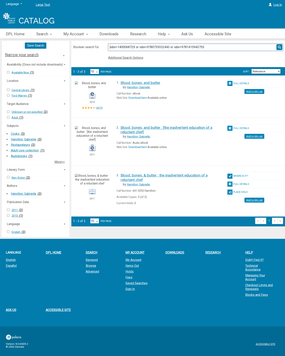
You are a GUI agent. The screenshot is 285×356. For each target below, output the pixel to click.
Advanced (92, 271)
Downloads (108, 34)
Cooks (15, 134)
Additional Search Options (125, 58)
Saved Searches (136, 283)
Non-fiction (19, 177)
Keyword (92, 260)
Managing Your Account (255, 277)
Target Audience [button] (18, 104)
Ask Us (187, 34)
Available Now (20, 72)
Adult (15, 117)
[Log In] (270, 5)
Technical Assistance (253, 267)
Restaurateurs (20, 145)
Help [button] (162, 34)
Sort (246, 71)
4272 (99, 108)
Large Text (43, 5)
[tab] (35, 54)
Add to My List (254, 91)
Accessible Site (218, 34)
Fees (128, 277)
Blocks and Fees (256, 295)
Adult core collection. (25, 150)
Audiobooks (19, 156)
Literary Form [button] (16, 170)
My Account (133, 260)
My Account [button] (74, 34)
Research (138, 34)
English (16, 232)
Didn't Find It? (254, 260)
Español (11, 266)
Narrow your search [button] (22, 54)
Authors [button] (12, 186)
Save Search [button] (35, 45)
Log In (277, 5)
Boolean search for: (86, 47)
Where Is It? (240, 175)
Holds (129, 271)
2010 (15, 215)
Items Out (132, 266)
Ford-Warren (20, 95)
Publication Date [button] (18, 202)
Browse (91, 266)
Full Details (241, 83)
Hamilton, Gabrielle (23, 139)
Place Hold (240, 192)
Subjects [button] (13, 126)
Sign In (130, 289)
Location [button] (12, 81)
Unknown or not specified (27, 111)
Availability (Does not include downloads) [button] (35, 64)
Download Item (138, 97)
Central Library (21, 90)
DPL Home (15, 34)
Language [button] (13, 224)
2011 (15, 210)
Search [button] (42, 34)
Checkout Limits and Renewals (259, 287)
